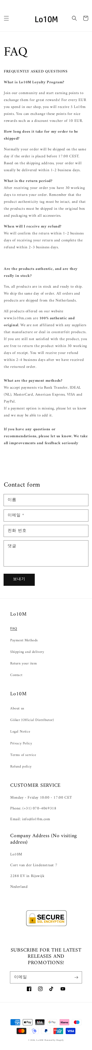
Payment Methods (24, 640)
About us (17, 708)
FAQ (13, 628)
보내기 (19, 579)
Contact (16, 675)
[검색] (74, 18)
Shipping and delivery (27, 652)
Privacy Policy (21, 743)
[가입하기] (76, 977)
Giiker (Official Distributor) (32, 720)
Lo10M (39, 1040)
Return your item (23, 663)
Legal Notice (20, 731)
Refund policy (21, 766)
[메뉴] (6, 18)
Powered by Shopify (54, 1040)
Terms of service (23, 755)
